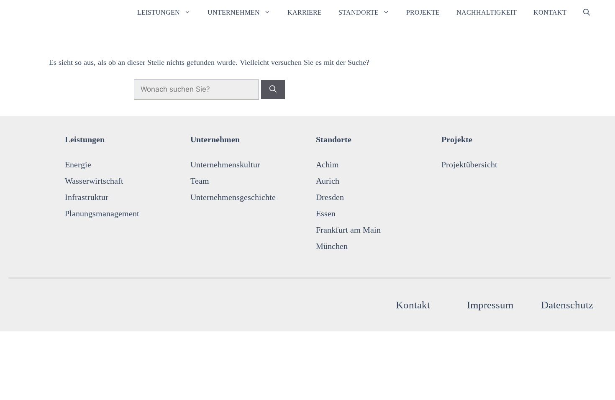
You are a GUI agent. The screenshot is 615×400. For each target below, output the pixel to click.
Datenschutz (567, 304)
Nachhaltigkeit (486, 12)
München (332, 246)
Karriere (304, 12)
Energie (78, 164)
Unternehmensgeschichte (233, 197)
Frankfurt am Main (348, 229)
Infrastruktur (86, 197)
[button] (586, 12)
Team (199, 180)
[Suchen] (273, 89)
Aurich (327, 180)
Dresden (330, 197)
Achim (327, 164)
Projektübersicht (469, 164)
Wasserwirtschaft (94, 180)
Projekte (423, 12)
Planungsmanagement (102, 213)
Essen (326, 213)
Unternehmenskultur (225, 164)
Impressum (490, 304)
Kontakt (549, 12)
